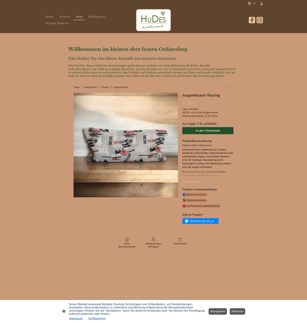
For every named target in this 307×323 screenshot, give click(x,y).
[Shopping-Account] (261, 3)
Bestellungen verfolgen (153, 245)
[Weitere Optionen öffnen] (75, 23)
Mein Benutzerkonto (127, 245)
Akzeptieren (217, 311)
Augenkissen (120, 87)
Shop (77, 87)
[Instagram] (260, 20)
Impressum (76, 318)
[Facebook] (252, 20)
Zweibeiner (90, 87)
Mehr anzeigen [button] (191, 181)
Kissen (105, 87)
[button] (200, 221)
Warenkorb (180, 243)
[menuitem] (225, 87)
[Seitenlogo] (153, 20)
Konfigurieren (97, 318)
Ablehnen (237, 311)
